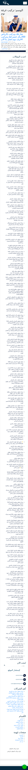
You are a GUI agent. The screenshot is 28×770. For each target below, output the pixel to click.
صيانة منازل (20, 723)
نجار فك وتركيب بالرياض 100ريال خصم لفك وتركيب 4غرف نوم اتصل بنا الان (13, 37)
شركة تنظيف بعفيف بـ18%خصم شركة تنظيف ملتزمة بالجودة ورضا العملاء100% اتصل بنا (14, 516)
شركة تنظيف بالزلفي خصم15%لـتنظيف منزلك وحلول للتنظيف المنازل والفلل (16, 387)
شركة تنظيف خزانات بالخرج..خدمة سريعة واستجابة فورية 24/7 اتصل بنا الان (14, 182)
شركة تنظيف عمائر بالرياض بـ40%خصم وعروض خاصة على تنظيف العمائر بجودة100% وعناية (14, 381)
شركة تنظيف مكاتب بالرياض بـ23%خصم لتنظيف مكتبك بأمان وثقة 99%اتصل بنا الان (14, 633)
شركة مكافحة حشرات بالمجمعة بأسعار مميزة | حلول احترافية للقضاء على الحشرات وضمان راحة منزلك (14, 143)
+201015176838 (19, 675)
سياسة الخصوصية (19, 740)
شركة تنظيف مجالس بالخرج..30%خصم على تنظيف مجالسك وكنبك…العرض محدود (14, 485)
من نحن (21, 741)
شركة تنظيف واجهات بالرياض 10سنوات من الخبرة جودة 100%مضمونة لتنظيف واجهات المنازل (14, 200)
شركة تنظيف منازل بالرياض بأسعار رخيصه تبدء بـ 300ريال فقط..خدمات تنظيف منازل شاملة (15, 112)
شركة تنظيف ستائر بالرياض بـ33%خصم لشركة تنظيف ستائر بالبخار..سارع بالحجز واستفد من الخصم (14, 329)
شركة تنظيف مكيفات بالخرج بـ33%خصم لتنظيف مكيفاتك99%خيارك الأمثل (16, 425)
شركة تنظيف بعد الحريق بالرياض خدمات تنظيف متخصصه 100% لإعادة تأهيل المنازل (14, 67)
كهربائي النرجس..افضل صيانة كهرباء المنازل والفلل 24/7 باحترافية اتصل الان (15, 84)
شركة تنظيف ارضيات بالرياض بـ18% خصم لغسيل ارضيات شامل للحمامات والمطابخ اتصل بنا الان (14, 479)
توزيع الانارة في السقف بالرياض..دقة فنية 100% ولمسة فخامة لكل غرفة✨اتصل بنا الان (15, 466)
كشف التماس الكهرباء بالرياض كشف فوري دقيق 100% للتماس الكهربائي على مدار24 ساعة (14, 591)
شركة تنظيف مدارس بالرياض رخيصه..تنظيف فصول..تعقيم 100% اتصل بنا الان (15, 621)
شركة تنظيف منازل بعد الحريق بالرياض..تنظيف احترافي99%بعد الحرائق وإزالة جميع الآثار (16, 61)
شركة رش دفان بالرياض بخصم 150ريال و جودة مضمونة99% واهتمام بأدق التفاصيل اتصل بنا (14, 229)
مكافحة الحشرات (19, 727)
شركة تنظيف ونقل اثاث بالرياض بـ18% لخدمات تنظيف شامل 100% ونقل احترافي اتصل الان (14, 639)
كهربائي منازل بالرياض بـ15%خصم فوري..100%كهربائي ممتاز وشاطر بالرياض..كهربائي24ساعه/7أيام (15, 106)
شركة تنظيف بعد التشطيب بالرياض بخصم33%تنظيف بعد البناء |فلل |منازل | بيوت (14, 298)
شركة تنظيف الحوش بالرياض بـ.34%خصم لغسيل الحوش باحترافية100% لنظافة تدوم (16, 437)
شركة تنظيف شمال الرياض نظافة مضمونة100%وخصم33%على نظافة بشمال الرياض (15, 454)
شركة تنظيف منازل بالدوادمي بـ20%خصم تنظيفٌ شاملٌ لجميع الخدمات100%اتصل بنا (16, 357)
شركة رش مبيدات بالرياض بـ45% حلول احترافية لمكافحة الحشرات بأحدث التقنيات (15, 253)
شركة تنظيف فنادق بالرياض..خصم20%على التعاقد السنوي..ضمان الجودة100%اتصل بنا (15, 460)
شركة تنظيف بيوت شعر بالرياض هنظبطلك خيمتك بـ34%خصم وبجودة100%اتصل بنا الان (15, 149)
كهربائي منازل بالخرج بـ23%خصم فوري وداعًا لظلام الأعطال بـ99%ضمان (15, 597)
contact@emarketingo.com (17, 683)
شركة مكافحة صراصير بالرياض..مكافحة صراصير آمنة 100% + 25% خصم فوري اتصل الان (14, 579)
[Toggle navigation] (25, 3)
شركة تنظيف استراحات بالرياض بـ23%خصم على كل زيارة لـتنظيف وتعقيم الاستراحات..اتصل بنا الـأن (15, 413)
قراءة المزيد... (4, 48)
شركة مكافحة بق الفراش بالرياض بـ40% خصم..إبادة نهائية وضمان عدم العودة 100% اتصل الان (15, 259)
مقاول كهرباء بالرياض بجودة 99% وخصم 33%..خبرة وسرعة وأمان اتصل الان (14, 363)
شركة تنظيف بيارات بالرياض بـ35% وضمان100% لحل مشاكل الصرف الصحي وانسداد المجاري (15, 206)
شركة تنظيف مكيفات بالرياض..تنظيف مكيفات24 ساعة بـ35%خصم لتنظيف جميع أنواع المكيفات (14, 285)
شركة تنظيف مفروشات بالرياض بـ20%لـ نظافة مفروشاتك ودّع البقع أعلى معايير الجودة (15, 510)
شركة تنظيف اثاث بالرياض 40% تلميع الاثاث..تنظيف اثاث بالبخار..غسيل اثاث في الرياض (14, 316)
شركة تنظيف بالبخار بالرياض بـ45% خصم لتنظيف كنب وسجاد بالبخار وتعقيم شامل (15, 335)
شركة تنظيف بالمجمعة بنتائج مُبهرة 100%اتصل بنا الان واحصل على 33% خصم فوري (14, 609)
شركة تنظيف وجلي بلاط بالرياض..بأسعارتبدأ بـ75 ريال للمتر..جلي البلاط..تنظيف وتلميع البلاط (14, 273)
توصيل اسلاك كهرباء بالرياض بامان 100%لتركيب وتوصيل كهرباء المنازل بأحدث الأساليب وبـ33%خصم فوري (15, 341)
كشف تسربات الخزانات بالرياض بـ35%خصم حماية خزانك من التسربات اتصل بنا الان (14, 567)
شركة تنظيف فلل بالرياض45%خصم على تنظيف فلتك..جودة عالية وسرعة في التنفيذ (14, 627)
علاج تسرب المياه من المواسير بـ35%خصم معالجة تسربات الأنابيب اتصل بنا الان (15, 561)
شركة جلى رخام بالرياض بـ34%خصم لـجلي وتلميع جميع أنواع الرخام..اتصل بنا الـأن (14, 310)
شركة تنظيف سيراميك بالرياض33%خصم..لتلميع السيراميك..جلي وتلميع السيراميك (15, 645)
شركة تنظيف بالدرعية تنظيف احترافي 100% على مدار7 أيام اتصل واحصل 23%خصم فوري (14, 532)
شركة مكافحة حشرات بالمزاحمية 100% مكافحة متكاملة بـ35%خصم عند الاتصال (14, 235)
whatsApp (24, 765)
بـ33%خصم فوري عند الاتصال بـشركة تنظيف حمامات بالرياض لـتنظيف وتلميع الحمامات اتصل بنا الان (14, 491)
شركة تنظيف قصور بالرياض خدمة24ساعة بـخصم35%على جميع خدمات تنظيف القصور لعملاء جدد (15, 573)
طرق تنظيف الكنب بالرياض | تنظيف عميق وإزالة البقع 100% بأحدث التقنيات (15, 162)
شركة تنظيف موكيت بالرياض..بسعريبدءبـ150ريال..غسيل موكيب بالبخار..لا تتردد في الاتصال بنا (15, 497)
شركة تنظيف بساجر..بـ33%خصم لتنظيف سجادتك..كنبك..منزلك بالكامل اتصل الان (14, 304)
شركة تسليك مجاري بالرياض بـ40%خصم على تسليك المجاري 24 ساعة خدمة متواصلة (15, 218)
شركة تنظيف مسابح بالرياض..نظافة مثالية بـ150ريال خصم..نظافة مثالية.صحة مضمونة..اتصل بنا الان (15, 393)
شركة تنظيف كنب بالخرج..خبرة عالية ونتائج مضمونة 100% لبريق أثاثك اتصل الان (14, 94)
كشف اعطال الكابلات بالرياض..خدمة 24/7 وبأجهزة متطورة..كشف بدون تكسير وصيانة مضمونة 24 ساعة (15, 603)
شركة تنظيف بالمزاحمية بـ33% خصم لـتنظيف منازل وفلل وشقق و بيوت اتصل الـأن (14, 431)
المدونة (21, 736)
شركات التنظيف (19, 722)
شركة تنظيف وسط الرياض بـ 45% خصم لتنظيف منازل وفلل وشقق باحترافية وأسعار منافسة (15, 78)
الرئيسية (21, 735)
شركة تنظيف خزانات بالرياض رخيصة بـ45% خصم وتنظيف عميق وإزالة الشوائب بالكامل (14, 188)
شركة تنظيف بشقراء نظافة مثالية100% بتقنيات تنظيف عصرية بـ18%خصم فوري (15, 100)
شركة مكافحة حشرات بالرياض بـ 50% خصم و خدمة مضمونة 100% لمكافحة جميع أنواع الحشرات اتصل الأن (14, 279)
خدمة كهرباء (20, 720)
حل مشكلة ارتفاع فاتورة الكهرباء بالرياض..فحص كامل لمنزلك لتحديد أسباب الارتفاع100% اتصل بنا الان (15, 247)
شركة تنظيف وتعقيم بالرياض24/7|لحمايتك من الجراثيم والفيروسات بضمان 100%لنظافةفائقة (15, 504)
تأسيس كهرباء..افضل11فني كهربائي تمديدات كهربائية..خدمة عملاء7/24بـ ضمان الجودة (15, 651)
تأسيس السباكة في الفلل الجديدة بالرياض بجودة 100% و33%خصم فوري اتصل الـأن (14, 212)
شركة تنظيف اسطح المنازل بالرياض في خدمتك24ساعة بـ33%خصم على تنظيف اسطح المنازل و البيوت (15, 522)
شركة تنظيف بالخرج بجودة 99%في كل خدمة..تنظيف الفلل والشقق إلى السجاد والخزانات (14, 546)
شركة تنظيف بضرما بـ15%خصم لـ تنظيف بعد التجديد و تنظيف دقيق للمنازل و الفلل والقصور (15, 369)
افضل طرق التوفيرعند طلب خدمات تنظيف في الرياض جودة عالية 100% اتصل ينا (15, 176)
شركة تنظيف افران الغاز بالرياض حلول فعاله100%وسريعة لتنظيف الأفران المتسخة (14, 137)
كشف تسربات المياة (18, 725)
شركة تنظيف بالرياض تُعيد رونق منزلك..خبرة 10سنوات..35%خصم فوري (15, 351)
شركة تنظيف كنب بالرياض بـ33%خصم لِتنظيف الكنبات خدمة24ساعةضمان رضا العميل (14, 241)
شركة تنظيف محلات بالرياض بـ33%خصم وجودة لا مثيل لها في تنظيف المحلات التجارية (15, 375)
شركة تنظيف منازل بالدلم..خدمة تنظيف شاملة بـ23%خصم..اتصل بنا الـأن (15, 194)
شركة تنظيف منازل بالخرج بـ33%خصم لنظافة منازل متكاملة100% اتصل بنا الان (14, 585)
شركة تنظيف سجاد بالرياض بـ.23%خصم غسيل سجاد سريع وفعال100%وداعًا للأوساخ (16, 448)
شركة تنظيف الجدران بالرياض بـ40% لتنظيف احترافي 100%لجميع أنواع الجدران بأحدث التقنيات (14, 322)
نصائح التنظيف (20, 728)
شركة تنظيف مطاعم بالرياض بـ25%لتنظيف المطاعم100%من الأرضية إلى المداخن (16, 419)
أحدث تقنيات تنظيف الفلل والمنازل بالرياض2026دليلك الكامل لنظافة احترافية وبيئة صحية (15, 126)
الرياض (21, 719)
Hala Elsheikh (4, 42)
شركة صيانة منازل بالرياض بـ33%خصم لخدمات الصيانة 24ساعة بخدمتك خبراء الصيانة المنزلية (14, 657)
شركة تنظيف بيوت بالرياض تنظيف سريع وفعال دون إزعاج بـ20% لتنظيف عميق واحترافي (14, 407)
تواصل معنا (20, 738)
